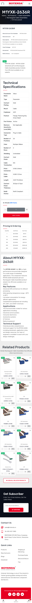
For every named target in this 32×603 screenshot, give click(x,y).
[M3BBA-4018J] (24, 458)
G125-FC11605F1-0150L (8, 470)
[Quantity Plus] (26, 209)
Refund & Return (23, 558)
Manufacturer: (7, 36)
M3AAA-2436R (24, 399)
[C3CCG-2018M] (24, 436)
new (4, 61)
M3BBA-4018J (24, 469)
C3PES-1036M (24, 374)
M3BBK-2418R (8, 423)
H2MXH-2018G (8, 376)
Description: (6, 39)
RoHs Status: (6, 53)
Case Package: (7, 47)
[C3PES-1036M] (24, 363)
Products (4, 549)
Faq (19, 562)
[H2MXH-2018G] (8, 363)
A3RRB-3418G (8, 401)
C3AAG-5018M (24, 423)
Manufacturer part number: (10, 33)
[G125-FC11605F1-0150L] (8, 458)
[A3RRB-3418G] (8, 388)
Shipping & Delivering (21, 551)
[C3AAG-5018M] (24, 413)
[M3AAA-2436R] (24, 388)
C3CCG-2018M (24, 446)
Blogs (2, 556)
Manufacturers (5, 553)
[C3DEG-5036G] (8, 436)
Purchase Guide (23, 555)
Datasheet (4, 560)
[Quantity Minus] (5, 209)
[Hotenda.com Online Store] (16, 4)
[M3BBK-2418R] (8, 413)
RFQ (13, 378)
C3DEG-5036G (8, 446)
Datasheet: (6, 50)
